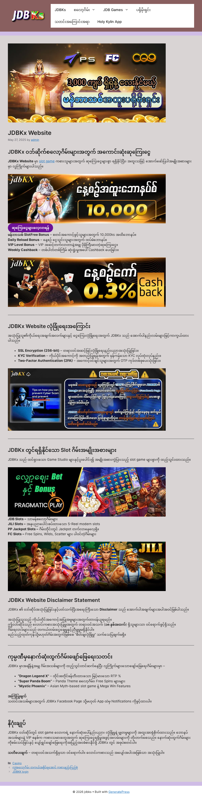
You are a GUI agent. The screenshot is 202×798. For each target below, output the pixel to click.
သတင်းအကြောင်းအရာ (72, 22)
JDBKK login (20, 771)
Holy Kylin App (109, 22)
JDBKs (60, 10)
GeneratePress (119, 792)
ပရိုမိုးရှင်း (143, 10)
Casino (17, 763)
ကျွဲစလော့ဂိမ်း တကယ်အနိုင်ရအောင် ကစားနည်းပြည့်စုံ (45, 767)
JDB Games (113, 10)
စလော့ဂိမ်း (82, 10)
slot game (47, 161)
